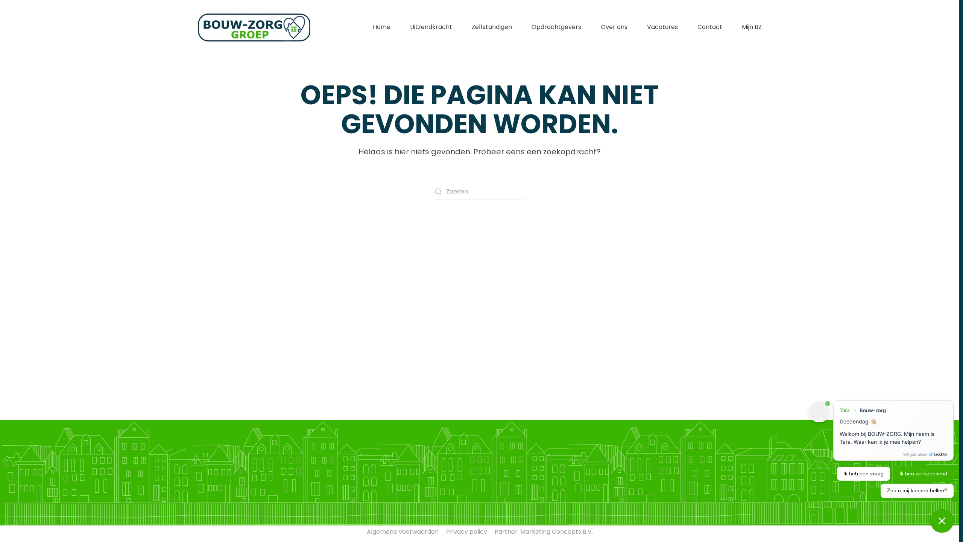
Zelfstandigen (492, 27)
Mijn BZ (752, 27)
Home (381, 27)
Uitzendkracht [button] (431, 27)
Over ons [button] (614, 27)
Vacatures (662, 27)
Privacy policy (466, 531)
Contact (709, 27)
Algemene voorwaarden (403, 531)
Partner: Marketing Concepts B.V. (544, 531)
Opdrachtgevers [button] (556, 27)
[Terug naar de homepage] (253, 27)
